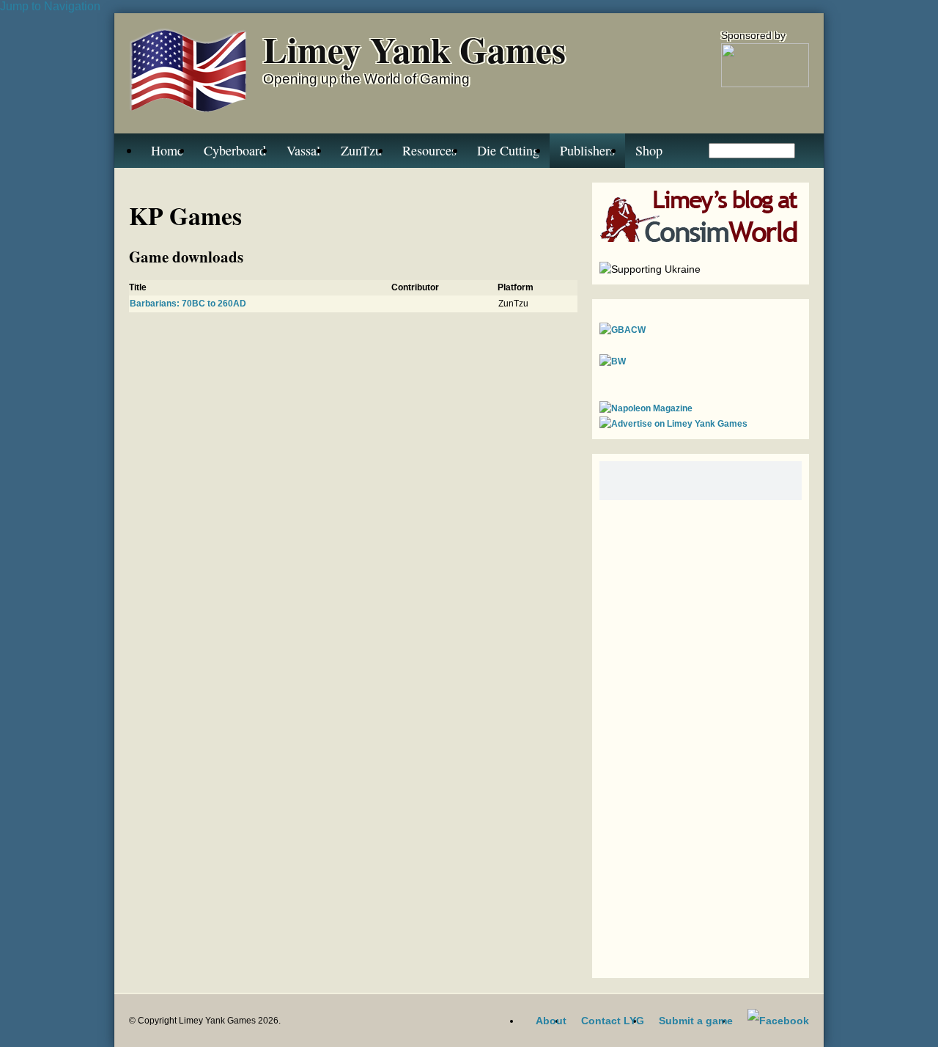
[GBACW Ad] (622, 330)
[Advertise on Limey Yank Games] (673, 424)
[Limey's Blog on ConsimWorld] (700, 239)
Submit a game (696, 1020)
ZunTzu (361, 150)
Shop (648, 150)
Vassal (303, 150)
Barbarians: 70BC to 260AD (188, 303)
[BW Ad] (612, 361)
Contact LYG (612, 1020)
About (551, 1020)
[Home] (188, 73)
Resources (429, 150)
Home (167, 150)
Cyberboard (235, 150)
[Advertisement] (700, 735)
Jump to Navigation (50, 6)
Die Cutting (508, 150)
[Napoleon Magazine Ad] (646, 408)
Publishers (587, 150)
